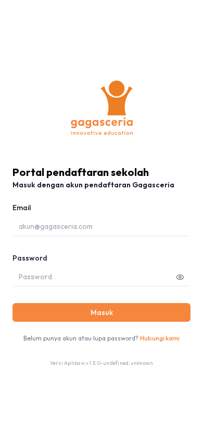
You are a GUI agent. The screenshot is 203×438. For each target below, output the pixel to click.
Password (29, 258)
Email (21, 207)
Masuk (102, 312)
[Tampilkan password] (180, 276)
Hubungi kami (160, 338)
